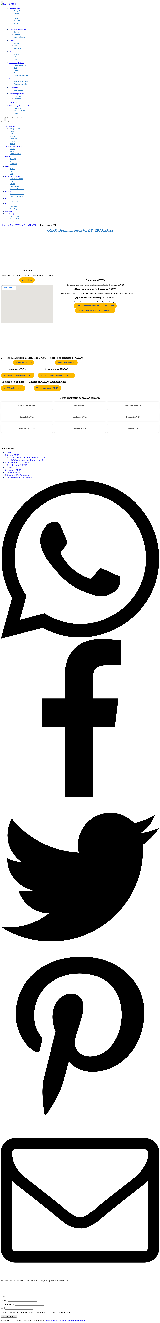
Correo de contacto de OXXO (16, 465)
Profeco (16, 113)
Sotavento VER (80, 405)
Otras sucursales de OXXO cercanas (18, 477)
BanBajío (17, 43)
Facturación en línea (12, 472)
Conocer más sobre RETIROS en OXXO (95, 310)
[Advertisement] (66, 250)
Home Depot (18, 99)
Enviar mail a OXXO (66, 362)
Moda (11, 52)
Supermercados (14, 8)
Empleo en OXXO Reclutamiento (17, 475)
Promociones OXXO (13, 470)
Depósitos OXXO (12, 455)
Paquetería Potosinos (21, 75)
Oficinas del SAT (19, 111)
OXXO (16, 18)
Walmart (17, 26)
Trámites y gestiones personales (19, 106)
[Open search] (5, 119)
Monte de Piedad (19, 37)
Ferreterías (17, 96)
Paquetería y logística (16, 63)
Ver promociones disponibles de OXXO (56, 375)
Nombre (4, 1300)
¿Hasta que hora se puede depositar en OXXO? (27, 457)
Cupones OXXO (11, 467)
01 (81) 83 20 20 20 (24, 362)
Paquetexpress (18, 73)
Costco (16, 16)
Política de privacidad (51, 1320)
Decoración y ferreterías (17, 94)
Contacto (83, 1320)
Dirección (9, 452)
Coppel (16, 32)
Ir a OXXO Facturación (13, 388)
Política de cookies (73, 1320)
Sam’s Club (17, 21)
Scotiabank (17, 48)
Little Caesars (18, 90)
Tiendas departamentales (17, 29)
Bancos (11, 40)
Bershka (16, 54)
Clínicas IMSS (18, 108)
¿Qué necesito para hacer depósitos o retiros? (26, 460)
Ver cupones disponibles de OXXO (17, 375)
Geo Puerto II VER (80, 417)
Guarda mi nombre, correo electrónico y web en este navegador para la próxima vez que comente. (37, 1312)
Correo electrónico (8, 1304)
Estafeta (16, 70)
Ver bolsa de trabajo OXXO (47, 388)
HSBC (16, 45)
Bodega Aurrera (19, 11)
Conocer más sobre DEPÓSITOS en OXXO (95, 306)
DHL (15, 68)
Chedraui (17, 13)
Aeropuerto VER (80, 428)
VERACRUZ (20, 225)
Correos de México (20, 65)
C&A (15, 57)
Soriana (16, 23)
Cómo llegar (27, 280)
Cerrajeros (12, 102)
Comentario (5, 1296)
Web (2, 1308)
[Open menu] (2, 2)
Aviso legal (63, 1320)
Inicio (3, 225)
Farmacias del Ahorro (21, 81)
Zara (15, 59)
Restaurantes (13, 87)
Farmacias (12, 79)
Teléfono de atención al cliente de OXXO (20, 462)
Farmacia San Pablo (20, 84)
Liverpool (17, 34)
